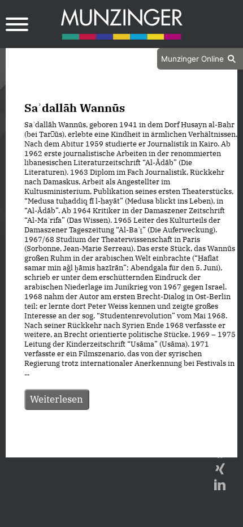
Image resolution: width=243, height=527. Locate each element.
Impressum (151, 447)
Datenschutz (93, 447)
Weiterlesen (56, 399)
